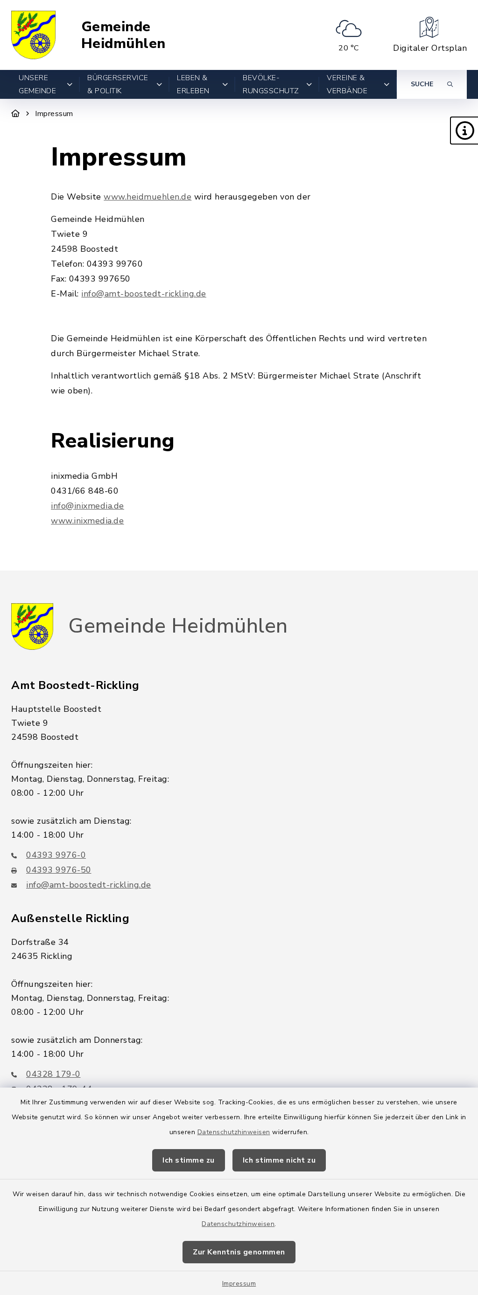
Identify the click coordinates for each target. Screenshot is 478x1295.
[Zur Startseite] (15, 113)
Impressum (239, 1283)
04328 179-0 (53, 1074)
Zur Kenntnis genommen (239, 1252)
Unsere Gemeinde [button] (37, 84)
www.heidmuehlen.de (147, 196)
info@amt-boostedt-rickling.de (143, 293)
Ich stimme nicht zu (279, 1160)
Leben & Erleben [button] (193, 84)
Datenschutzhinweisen (233, 1132)
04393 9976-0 (56, 855)
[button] (464, 131)
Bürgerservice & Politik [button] (117, 84)
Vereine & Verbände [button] (347, 84)
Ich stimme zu (188, 1160)
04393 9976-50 (58, 869)
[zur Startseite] (33, 35)
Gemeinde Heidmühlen (123, 35)
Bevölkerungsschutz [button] (271, 84)
